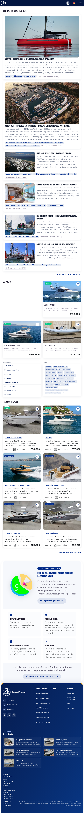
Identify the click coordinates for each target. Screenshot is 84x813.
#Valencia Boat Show (61, 384)
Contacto (70, 694)
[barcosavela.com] (3, 3)
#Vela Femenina (32, 237)
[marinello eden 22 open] (49, 752)
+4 (63, 393)
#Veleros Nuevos (50, 372)
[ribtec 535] (9, 763)
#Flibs (74, 174)
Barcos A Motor (10, 387)
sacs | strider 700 (50, 345)
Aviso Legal (71, 708)
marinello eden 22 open (64, 750)
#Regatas (48, 366)
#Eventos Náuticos (69, 375)
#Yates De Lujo (50, 378)
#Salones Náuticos (13, 174)
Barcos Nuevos (10, 391)
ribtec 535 (19, 761)
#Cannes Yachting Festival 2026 (33, 205)
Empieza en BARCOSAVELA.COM (43, 676)
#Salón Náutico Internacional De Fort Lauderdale (51, 174)
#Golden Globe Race (13, 265)
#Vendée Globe (69, 372)
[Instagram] (14, 715)
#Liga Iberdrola (18, 237)
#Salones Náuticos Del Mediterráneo (19, 143)
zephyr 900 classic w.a (24, 740)
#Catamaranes (29, 76)
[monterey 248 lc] (49, 742)
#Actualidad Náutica (13, 146)
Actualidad (8, 366)
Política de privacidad (71, 699)
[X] (9, 715)
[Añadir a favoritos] (78, 284)
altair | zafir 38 (49, 305)
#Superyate (59, 143)
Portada (7, 378)
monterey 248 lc (61, 740)
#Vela (8, 76)
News (69, 703)
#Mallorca (49, 381)
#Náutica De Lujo (51, 375)
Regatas (7, 374)
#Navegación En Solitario (50, 265)
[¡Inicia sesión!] (67, 3)
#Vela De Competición (60, 366)
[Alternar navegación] (80, 3)
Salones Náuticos (11, 382)
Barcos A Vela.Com (11, 370)
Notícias (7, 395)
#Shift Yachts (17, 76)
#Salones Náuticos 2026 (44, 143)
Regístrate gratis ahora (53, 601)
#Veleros (59, 372)
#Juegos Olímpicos (51, 387)
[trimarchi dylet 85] (9, 752)
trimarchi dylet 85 (22, 750)
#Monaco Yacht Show (31, 146)
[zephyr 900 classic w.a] (9, 742)
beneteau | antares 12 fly (12, 345)
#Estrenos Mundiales (55, 205)
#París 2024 (49, 384)
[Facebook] (4, 715)
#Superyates (26, 174)
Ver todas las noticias (69, 274)
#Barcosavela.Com (51, 369)
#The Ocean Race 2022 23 (65, 378)
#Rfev (8, 237)
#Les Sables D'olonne (31, 265)
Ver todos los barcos (70, 552)
